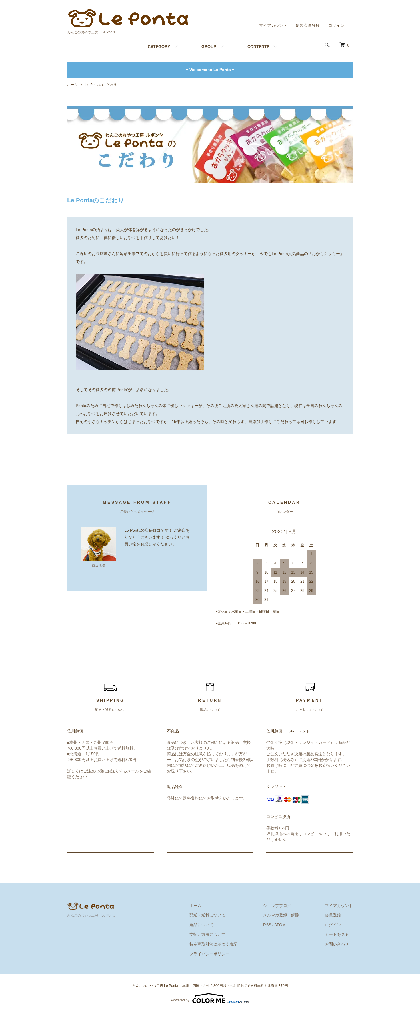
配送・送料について (207, 915)
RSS (267, 924)
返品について (201, 924)
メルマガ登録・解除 (281, 915)
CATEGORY (159, 46)
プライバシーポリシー (209, 954)
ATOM (280, 924)
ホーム (72, 85)
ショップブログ (277, 905)
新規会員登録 (308, 25)
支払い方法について (207, 934)
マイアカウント (273, 25)
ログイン (336, 25)
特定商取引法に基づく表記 (213, 944)
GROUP (208, 46)
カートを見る (337, 934)
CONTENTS (258, 46)
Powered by (180, 1000)
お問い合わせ (337, 944)
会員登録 (333, 915)
